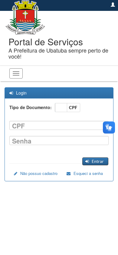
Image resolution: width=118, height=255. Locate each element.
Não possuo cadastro (38, 173)
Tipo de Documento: (30, 107)
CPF (18, 126)
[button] (95, 161)
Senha (21, 141)
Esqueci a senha (88, 173)
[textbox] (59, 125)
